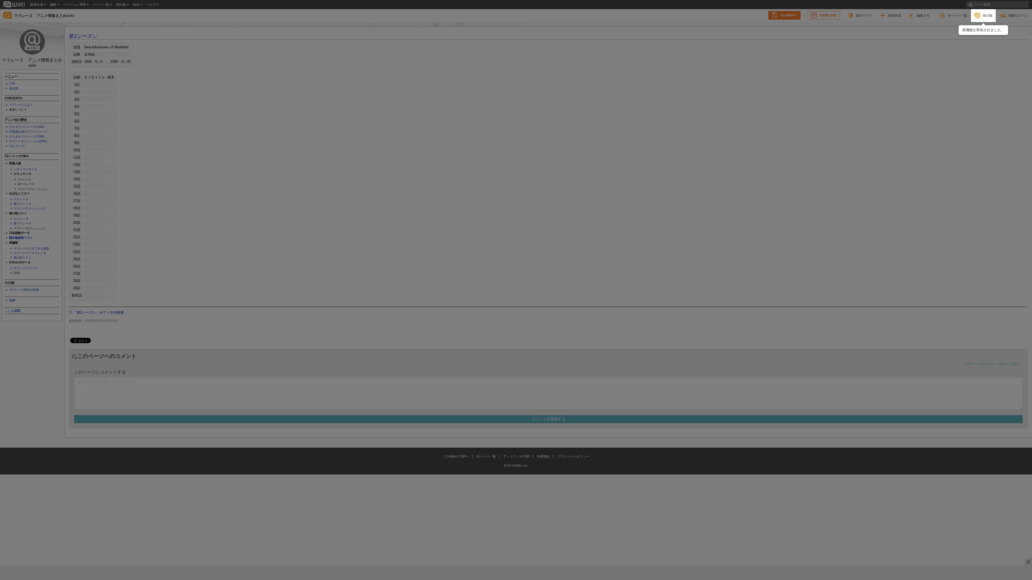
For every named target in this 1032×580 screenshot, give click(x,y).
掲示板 (987, 15)
